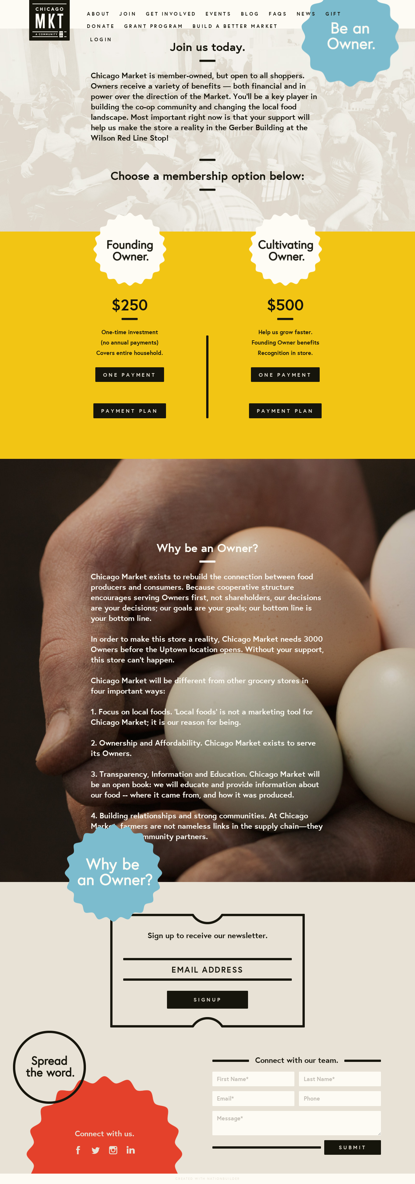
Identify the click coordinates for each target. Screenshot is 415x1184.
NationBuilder (223, 1179)
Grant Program (151, 26)
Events (217, 13)
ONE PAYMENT (129, 374)
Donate (99, 26)
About (97, 13)
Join (127, 13)
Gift (333, 13)
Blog (249, 13)
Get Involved (169, 13)
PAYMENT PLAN (129, 410)
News (306, 13)
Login (101, 39)
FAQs (277, 13)
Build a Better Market (231, 26)
